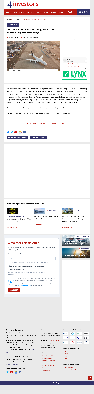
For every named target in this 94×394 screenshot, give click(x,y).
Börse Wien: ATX (69, 367)
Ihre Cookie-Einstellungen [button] (53, 383)
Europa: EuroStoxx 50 (70, 370)
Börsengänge (30, 12)
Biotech (61, 12)
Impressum (31, 383)
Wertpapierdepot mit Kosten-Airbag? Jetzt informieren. (47, 123)
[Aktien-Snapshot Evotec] (79, 337)
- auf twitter (35, 38)
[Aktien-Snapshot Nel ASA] (86, 337)
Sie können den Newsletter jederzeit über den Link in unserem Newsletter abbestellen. (27, 273)
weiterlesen (11, 227)
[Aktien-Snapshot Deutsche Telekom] (72, 337)
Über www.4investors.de (18, 383)
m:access (45, 12)
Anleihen (21, 12)
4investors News (46, 363)
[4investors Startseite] (22, 4)
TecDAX (66, 359)
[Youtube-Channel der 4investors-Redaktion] (15, 132)
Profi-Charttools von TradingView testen (74, 65)
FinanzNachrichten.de (48, 365)
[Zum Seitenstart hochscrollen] (90, 378)
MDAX (66, 354)
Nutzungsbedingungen (24, 285)
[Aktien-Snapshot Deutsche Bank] (65, 337)
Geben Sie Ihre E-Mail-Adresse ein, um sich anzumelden (27, 254)
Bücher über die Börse (48, 356)
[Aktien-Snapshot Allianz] (65, 333)
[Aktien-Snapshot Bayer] (72, 333)
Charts (39, 12)
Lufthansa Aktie (38, 138)
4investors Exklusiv (47, 358)
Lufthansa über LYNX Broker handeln (74, 78)
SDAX (65, 356)
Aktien (15, 12)
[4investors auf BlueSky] (8, 132)
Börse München (46, 368)
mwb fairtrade (46, 370)
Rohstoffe (53, 12)
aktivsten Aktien (55, 340)
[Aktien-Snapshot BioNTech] (79, 333)
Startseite (6, 383)
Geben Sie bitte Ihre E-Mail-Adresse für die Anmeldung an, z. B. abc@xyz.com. (28, 262)
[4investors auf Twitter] (12, 132)
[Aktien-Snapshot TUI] (72, 342)
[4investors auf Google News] (20, 132)
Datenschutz (40, 383)
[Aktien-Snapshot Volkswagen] (86, 342)
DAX (65, 351)
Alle (70, 12)
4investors (9, 19)
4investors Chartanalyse (48, 360)
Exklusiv (8, 12)
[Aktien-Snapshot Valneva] (79, 342)
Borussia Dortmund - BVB (16, 216)
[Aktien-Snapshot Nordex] (65, 342)
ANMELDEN (14, 290)
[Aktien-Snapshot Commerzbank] (86, 333)
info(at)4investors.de (12, 364)
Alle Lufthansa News (17, 138)
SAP (78, 210)
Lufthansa (18, 19)
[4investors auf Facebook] (24, 132)
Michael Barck (29, 38)
